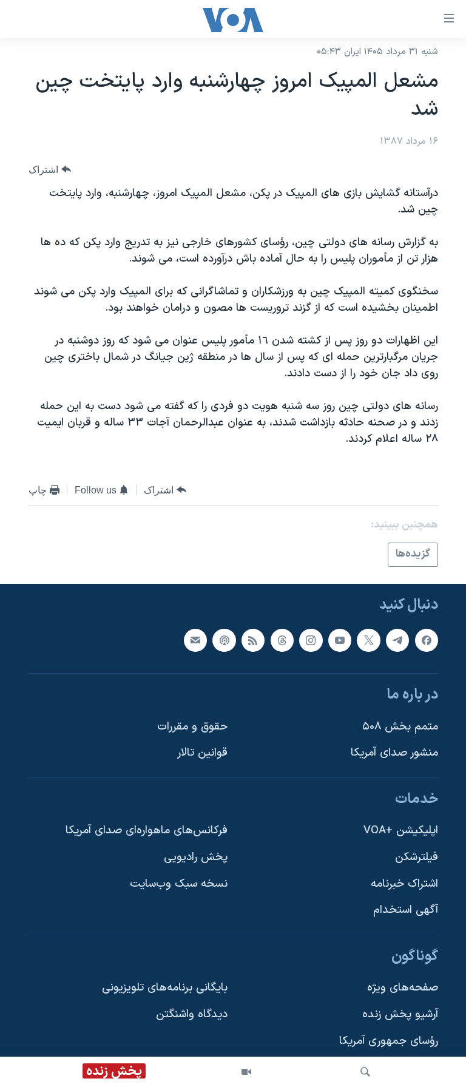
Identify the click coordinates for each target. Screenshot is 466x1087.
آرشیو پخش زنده (400, 1014)
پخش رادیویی (196, 857)
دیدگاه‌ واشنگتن (192, 1014)
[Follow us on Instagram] (310, 639)
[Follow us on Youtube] (339, 639)
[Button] (50, 169)
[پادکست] (223, 639)
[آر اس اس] (253, 639)
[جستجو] (365, 1072)
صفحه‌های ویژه (402, 988)
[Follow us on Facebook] (426, 639)
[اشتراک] (195, 639)
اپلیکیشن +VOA (400, 830)
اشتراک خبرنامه (404, 883)
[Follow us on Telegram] (397, 639)
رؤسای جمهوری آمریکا (388, 1040)
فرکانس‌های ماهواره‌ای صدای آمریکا (147, 830)
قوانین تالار (202, 753)
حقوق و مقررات (192, 726)
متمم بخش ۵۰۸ (400, 726)
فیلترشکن (416, 857)
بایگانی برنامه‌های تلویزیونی (165, 988)
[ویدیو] (246, 1072)
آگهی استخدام (405, 910)
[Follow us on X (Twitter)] (368, 639)
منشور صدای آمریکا (394, 753)
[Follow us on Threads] (282, 639)
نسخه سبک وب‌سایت (179, 883)
